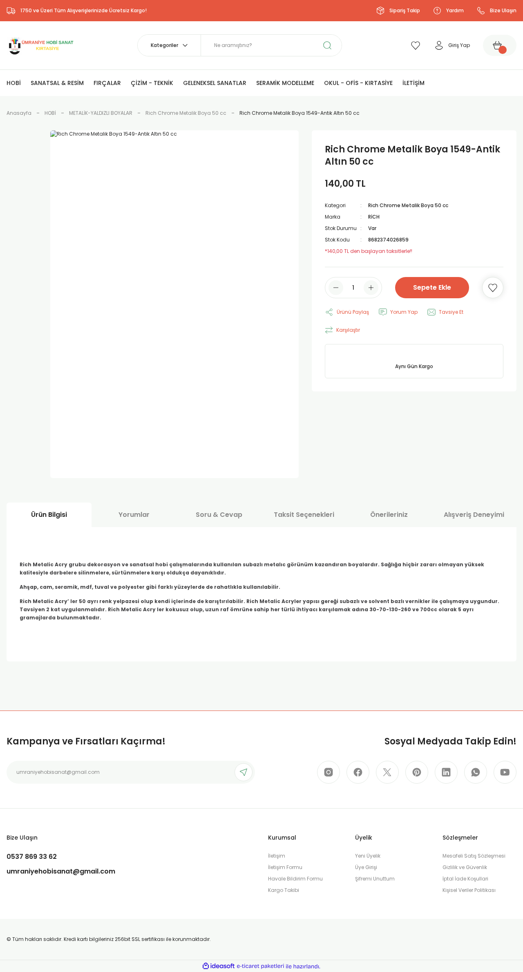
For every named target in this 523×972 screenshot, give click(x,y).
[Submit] (244, 772)
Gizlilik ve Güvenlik (465, 867)
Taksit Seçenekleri (304, 514)
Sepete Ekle (432, 287)
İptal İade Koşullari (465, 878)
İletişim (276, 855)
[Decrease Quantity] (336, 287)
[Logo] (40, 44)
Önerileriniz (389, 514)
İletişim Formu (285, 867)
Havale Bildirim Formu (295, 878)
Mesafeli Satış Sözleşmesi (474, 855)
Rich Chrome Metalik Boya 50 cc (408, 205)
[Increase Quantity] (371, 287)
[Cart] (499, 45)
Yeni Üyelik (367, 855)
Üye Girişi (366, 867)
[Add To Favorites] (492, 287)
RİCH (374, 216)
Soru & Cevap (219, 514)
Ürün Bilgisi (49, 514)
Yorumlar (134, 514)
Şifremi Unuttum (375, 878)
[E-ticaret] (260, 966)
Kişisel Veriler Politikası (469, 890)
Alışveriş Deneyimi (474, 514)
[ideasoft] (218, 966)
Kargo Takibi (283, 890)
